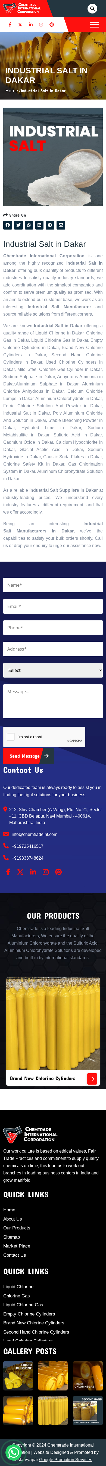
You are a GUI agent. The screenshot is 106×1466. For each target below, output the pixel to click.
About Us (12, 1219)
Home (9, 1209)
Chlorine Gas (16, 1295)
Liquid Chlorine (18, 1286)
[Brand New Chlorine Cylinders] (92, 1079)
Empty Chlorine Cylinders (29, 1314)
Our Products (16, 1228)
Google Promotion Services (65, 1459)
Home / (13, 91)
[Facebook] (10, 25)
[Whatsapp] (13, 1452)
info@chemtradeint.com (34, 834)
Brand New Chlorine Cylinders (42, 1078)
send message (26, 756)
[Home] (22, 8)
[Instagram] (41, 25)
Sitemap (11, 1237)
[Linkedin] (31, 25)
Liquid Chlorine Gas (23, 1304)
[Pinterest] (51, 25)
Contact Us (14, 1255)
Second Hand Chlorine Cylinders (36, 1332)
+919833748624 (27, 858)
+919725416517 (27, 846)
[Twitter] (20, 25)
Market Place (16, 1246)
